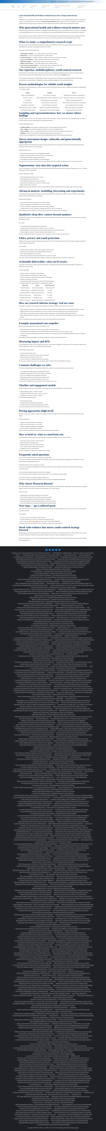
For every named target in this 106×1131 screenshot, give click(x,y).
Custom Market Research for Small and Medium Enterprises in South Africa (71, 684)
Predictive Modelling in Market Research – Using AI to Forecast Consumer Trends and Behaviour (70, 940)
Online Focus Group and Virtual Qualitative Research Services (71, 916)
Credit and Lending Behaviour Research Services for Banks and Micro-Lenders (35, 676)
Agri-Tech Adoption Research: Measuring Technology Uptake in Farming (37, 565)
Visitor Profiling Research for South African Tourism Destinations (76, 1104)
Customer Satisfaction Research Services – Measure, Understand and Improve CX (35, 696)
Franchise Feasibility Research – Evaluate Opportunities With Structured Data (75, 787)
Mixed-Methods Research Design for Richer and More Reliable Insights (31, 884)
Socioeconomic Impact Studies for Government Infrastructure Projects (36, 1045)
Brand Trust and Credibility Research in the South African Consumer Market (35, 619)
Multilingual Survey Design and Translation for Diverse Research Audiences (76, 898)
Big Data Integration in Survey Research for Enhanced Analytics (70, 607)
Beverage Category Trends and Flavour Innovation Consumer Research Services (35, 607)
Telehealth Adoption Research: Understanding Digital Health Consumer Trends (71, 1082)
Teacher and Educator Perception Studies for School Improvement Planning (75, 1078)
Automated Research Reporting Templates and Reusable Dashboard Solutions (30, 585)
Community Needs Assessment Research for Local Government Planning (32, 641)
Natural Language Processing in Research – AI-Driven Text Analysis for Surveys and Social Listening (36, 904)
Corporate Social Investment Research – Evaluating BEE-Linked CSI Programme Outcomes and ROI (70, 672)
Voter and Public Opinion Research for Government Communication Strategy (71, 1106)
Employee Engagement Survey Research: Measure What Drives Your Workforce (33, 740)
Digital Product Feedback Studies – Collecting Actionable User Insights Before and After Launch (53, 714)
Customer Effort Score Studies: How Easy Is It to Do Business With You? (76, 690)
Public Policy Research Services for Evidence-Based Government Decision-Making (31, 965)
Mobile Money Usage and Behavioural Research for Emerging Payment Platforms (33, 890)
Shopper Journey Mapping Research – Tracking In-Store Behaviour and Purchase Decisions (53, 1017)
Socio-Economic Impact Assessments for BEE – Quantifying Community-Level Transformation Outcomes (53, 1043)
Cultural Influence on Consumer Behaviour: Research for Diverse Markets (35, 684)
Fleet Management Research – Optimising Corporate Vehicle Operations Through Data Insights (53, 779)
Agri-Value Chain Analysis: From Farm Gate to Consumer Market (71, 565)
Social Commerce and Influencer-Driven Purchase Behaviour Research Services (37, 1033)
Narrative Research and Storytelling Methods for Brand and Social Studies (73, 902)
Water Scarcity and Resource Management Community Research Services (32, 1110)
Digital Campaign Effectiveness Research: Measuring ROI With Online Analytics (35, 708)
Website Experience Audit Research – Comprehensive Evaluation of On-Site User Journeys (35, 1114)
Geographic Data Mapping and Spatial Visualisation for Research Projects (35, 803)
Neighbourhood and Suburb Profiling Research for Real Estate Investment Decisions (74, 906)
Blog (88, 607)
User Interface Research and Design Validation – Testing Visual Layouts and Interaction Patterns (53, 1100)
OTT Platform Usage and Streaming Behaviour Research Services (74, 922)
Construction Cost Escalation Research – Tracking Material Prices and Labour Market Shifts (53, 658)
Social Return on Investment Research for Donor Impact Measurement (53, 1041)
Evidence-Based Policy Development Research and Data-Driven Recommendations (34, 765)
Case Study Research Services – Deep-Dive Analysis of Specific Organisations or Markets (36, 631)
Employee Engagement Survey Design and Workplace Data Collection (72, 738)
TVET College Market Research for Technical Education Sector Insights (33, 1096)
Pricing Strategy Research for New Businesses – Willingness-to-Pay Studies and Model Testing (35, 946)
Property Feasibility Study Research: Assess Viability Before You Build (62, 961)
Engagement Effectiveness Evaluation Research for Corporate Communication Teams (53, 746)
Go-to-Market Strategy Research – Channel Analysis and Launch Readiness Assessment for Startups (53, 807)
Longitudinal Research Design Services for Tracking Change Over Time (34, 860)
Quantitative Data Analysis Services (32, 975)
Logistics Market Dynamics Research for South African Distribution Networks (33, 858)
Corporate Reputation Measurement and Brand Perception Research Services (74, 670)
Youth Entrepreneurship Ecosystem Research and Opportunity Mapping (53, 1124)
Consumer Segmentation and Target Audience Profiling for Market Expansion (31, 666)
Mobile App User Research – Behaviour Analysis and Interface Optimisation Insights (53, 886)
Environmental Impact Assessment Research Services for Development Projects (34, 755)
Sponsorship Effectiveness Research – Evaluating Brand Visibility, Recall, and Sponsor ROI (69, 1049)
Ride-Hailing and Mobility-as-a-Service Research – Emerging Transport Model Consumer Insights (35, 1003)
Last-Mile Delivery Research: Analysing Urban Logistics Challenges (33, 847)
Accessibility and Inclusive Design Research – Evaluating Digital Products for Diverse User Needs (36, 557)
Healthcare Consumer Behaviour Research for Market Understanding (73, 821)
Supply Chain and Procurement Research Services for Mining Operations (76, 1070)
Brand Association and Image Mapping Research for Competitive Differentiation (73, 609)
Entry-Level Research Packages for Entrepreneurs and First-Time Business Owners (33, 753)
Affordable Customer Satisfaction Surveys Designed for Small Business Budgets (72, 561)
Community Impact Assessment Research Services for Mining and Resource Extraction (74, 639)
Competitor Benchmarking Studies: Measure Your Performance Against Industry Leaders (73, 649)
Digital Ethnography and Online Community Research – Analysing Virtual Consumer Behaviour (35, 710)
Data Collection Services (71, 698)
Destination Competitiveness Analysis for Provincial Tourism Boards (35, 706)
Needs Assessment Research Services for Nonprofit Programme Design (77, 904)
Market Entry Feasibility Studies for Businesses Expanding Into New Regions (34, 866)
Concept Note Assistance (71, 654)
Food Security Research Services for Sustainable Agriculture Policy (70, 783)
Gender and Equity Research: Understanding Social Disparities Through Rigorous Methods (72, 797)
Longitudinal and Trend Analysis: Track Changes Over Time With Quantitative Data (72, 858)
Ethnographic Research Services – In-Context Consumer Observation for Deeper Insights (53, 761)
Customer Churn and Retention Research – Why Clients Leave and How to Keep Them (73, 688)
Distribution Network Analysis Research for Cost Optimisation (71, 720)
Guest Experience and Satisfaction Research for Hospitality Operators (71, 817)
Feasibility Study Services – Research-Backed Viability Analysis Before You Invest (63, 771)
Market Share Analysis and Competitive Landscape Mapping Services (35, 872)
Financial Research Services (80, 773)
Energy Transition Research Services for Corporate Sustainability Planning (70, 744)
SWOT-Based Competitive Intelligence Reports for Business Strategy (32, 1076)
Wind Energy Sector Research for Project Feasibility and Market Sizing (33, 1116)
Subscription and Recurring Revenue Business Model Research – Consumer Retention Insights (70, 1068)
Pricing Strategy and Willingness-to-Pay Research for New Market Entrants (72, 944)
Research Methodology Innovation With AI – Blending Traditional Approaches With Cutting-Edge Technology (45, 993)
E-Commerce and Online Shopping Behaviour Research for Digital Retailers (73, 724)
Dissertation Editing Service (42, 718)
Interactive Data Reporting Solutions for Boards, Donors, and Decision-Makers (74, 837)
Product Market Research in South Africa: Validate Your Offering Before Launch (32, 953)
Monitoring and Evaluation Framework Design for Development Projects (70, 894)
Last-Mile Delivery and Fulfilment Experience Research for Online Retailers (71, 845)
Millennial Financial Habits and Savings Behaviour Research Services (71, 880)
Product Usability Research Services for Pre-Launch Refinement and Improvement (32, 955)
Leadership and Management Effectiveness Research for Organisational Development (70, 847)
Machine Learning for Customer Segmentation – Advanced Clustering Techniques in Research (53, 862)
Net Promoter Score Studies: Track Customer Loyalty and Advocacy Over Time (33, 908)
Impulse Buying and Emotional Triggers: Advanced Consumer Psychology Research (33, 829)
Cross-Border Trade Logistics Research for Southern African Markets (30, 680)
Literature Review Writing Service (35, 852)
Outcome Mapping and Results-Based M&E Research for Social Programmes (53, 924)
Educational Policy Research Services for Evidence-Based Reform (71, 732)
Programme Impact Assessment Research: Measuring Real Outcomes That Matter (72, 959)
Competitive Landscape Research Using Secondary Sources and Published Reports (35, 647)
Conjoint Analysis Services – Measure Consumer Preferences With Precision (35, 656)
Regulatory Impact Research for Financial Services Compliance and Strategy (36, 983)
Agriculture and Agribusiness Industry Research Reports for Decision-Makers (53, 569)
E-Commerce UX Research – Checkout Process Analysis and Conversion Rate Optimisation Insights (36, 726)
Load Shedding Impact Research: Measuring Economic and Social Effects (33, 854)
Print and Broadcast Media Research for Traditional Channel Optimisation (75, 946)
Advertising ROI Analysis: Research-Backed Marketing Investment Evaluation (34, 561)
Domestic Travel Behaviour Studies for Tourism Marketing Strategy (73, 722)
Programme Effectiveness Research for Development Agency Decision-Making (34, 959)
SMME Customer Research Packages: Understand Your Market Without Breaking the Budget (53, 1029)
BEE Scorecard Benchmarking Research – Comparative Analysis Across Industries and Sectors (53, 599)
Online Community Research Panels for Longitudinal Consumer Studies (38, 916)
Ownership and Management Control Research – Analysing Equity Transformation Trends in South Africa (53, 926)
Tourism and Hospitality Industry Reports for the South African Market (36, 1088)
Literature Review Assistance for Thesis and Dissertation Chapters (71, 849)
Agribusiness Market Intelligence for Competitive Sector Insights (37, 567)
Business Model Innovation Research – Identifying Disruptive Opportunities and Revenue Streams (53, 625)
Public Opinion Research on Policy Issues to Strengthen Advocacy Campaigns (71, 963)
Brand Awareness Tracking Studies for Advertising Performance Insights (71, 611)
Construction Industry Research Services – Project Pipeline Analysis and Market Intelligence (53, 660)
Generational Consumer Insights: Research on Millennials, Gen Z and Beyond (68, 799)
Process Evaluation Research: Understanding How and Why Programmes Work (69, 948)
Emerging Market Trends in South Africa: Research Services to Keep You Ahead (74, 734)
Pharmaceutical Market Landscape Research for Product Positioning (36, 932)
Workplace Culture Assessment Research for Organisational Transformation (31, 1118)
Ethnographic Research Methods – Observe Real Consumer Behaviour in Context (71, 759)
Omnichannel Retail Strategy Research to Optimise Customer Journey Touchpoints (74, 914)
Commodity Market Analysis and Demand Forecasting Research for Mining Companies (32, 639)
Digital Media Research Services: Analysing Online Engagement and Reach (76, 710)
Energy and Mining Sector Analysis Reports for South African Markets (71, 742)
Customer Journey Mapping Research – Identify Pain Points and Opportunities (74, 692)
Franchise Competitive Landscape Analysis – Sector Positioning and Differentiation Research (35, 787)
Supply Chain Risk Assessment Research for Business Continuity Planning (72, 1072)
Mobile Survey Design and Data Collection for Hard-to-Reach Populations (35, 892)
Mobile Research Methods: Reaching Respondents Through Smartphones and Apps (73, 890)
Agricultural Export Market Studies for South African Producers (69, 567)
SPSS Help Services (75, 1056)
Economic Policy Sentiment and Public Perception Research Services (73, 730)
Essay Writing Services (76, 757)
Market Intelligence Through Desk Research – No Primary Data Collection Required (46, 868)
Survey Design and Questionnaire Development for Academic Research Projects (37, 1074)
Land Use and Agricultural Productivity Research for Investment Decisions (35, 845)
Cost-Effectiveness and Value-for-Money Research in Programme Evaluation (73, 674)
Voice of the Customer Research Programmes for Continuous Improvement (35, 1106)
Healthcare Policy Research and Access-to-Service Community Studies (30, 823)
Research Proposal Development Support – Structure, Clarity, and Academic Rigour (32, 995)
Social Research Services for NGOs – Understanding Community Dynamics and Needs (71, 1039)
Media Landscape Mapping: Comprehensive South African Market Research (37, 876)
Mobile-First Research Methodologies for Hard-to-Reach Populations (35, 894)
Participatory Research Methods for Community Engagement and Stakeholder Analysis (71, 928)
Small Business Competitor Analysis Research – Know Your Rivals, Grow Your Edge (71, 1023)
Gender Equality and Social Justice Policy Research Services (34, 799)
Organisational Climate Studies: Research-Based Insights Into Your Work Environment (37, 922)
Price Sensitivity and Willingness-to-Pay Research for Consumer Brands (72, 942)
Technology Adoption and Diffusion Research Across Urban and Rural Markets (34, 1080)
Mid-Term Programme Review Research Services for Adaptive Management (36, 880)
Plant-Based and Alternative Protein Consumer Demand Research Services (36, 934)
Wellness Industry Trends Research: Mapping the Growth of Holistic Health (75, 1114)
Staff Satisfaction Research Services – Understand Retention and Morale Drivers (71, 1058)
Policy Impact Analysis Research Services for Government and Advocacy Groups (36, 936)
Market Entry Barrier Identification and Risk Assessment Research (73, 864)
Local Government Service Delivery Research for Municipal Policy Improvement (71, 854)
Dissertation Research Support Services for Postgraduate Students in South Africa (69, 718)
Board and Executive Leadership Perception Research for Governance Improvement (34, 609)
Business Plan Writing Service (64, 627)
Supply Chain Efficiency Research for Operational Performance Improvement (35, 1072)
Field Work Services (89, 771)
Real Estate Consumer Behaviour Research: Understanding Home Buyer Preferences (71, 977)
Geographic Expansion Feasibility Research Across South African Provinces (71, 803)
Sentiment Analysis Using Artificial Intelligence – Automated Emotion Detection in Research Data (36, 1013)
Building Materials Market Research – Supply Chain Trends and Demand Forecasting (53, 621)
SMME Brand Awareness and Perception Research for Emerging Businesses (71, 1027)
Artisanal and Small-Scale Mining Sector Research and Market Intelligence (42, 581)
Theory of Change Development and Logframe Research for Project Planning (35, 1086)
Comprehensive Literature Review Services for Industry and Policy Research (46, 654)
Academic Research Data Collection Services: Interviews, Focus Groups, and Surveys (41, 555)
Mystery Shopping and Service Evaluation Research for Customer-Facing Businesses (35, 902)
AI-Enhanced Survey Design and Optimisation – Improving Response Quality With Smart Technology (53, 575)
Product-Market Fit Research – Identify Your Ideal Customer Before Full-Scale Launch (73, 955)
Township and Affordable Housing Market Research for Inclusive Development (70, 1090)
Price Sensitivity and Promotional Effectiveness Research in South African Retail (36, 942)
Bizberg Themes (74, 1127)
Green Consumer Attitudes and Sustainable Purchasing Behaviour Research (35, 815)
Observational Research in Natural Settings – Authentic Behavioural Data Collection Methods (53, 912)
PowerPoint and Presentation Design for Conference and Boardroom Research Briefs (37, 938)
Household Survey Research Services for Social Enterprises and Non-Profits (36, 827)
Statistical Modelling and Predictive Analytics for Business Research (71, 1064)
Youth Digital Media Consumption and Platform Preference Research (34, 1122)
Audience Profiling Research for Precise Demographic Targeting (29, 583)
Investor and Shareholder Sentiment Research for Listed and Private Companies (53, 841)
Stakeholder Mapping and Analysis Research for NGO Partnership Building (35, 1060)
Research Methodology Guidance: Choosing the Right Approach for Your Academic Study (70, 991)
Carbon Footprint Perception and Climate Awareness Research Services (72, 629)
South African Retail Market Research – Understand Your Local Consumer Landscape (74, 1047)
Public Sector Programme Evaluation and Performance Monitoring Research (34, 967)
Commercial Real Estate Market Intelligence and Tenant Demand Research (31, 637)
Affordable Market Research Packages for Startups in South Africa (32, 563)
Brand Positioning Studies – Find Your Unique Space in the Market (72, 617)
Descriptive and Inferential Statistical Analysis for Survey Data (75, 702)
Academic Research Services (69, 555)
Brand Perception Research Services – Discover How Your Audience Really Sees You (70, 615)
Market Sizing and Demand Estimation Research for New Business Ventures (70, 872)
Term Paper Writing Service (35, 1084)
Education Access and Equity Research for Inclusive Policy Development (37, 732)
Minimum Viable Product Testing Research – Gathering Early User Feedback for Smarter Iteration (70, 882)
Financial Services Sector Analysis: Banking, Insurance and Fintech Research (35, 775)
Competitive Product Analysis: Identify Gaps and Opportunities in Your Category (32, 649)
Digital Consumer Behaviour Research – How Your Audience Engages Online (72, 708)
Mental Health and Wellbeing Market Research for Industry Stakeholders (73, 878)
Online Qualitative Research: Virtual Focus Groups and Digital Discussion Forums (34, 920)
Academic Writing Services (85, 555)
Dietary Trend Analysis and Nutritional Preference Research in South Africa (70, 706)
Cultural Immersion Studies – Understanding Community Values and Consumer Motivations (70, 682)
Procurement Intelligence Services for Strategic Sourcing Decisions (34, 950)
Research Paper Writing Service (79, 993)
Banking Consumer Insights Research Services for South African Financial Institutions (34, 591)
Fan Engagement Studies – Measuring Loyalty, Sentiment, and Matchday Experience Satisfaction (71, 769)
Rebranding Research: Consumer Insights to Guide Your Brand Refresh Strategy (73, 979)
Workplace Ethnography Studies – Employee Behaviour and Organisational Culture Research (71, 1118)
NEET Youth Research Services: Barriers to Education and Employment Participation (33, 906)
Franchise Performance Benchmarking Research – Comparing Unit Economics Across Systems (53, 791)
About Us (18, 555)
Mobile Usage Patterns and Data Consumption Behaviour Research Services (71, 892)
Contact (91, 666)
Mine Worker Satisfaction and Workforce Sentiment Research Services (30, 882)
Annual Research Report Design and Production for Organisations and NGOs (71, 579)
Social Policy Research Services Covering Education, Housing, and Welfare (33, 1039)
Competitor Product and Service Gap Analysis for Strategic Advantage (67, 652)
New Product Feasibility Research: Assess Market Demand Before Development (70, 910)
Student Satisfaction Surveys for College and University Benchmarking (31, 1068)
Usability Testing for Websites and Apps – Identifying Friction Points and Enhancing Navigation (53, 1098)
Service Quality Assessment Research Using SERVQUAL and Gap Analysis (30, 1015)
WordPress (61, 1127)
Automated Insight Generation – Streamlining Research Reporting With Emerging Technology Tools (69, 583)
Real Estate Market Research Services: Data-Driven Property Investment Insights (34, 979)
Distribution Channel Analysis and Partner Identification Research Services (38, 720)
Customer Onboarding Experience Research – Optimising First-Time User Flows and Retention (53, 694)
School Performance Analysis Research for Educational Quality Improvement (72, 1009)
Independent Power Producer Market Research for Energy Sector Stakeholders (72, 831)
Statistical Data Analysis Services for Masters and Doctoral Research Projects (37, 1064)
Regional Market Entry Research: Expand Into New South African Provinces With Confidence (35, 981)
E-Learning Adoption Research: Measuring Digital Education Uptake (77, 726)
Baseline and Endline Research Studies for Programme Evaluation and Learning (74, 591)
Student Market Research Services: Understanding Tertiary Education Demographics (69, 1066)
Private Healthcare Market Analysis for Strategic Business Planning (34, 948)
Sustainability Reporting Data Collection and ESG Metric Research (73, 1074)
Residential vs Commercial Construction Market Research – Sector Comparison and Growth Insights (53, 999)
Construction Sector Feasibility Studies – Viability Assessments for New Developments (34, 662)
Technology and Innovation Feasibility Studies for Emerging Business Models (72, 1080)
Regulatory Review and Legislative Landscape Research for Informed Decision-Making (72, 985)
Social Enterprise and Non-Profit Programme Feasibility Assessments (72, 1033)
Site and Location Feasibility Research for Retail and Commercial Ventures (75, 1019)
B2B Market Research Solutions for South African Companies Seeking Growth (76, 589)
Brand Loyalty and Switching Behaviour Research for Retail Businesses (33, 615)
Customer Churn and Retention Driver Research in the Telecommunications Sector (32, 688)
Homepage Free (88, 823)
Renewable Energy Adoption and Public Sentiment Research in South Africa (36, 987)
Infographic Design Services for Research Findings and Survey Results (32, 835)
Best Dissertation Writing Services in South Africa (72, 605)
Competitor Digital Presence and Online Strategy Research (36, 652)
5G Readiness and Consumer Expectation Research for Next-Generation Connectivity (31, 553)
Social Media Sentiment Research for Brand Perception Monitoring (73, 1037)
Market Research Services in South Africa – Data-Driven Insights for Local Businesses (74, 870)
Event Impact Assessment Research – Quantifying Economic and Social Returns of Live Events (53, 763)
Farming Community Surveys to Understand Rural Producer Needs (28, 771)
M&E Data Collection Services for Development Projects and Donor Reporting (70, 860)
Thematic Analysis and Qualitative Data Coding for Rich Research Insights (61, 1084)
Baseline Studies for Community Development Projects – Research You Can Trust (70, 593)
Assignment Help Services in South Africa (71, 581)
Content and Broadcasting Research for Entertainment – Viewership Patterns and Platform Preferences (53, 668)
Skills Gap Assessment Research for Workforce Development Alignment (33, 1023)
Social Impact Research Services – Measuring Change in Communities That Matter (33, 1035)
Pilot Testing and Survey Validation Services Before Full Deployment (69, 932)
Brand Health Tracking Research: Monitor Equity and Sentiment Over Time (37, 613)
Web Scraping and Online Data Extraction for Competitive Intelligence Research (34, 1112)
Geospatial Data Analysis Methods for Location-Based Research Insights (33, 805)
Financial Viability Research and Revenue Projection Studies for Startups (72, 775)
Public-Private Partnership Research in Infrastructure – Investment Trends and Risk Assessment (44, 971)
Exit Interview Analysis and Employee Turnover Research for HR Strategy (37, 767)
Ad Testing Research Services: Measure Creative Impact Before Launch (77, 557)
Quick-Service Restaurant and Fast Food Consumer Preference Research (33, 977)
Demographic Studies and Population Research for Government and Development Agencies (38, 702)
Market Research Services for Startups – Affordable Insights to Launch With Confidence (33, 870)
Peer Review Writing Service (71, 930)
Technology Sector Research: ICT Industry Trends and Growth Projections (34, 1082)
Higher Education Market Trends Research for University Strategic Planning (66, 823)
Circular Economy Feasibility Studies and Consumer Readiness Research (74, 631)
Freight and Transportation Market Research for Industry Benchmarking (76, 795)
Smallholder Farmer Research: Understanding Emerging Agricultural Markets (71, 1025)
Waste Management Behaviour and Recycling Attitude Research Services (70, 1108)
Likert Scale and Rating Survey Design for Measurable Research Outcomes (37, 849)
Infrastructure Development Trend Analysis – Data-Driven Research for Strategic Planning (70, 835)
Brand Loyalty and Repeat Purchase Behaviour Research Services (71, 613)
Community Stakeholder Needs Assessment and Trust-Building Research (32, 643)
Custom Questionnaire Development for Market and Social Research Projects (33, 686)
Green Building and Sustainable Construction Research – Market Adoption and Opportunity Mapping (53, 813)
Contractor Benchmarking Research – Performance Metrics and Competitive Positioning (35, 670)
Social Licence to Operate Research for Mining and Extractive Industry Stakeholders (73, 1035)
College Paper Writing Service (71, 635)
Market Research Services (73, 868)
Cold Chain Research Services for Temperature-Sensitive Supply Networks (45, 635)
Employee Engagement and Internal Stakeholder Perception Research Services (36, 738)
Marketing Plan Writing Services (36, 874)
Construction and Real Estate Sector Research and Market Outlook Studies (71, 656)
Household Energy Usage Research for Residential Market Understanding (69, 825)
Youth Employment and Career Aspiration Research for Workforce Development (70, 1122)
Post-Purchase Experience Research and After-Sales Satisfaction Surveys (73, 936)
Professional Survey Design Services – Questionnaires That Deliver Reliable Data (68, 957)
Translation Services (76, 1094)
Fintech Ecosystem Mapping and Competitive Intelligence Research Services (37, 777)
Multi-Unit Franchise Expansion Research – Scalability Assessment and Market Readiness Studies (35, 898)
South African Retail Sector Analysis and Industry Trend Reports (31, 1049)
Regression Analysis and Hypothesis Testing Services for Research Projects (76, 981)
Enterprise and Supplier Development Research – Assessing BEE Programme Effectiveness (53, 748)
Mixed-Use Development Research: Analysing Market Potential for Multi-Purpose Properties (70, 884)
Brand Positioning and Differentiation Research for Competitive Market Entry (37, 617)
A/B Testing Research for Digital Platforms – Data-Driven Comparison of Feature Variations (73, 553)
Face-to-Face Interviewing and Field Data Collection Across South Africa (30, 769)
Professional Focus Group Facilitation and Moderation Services (34, 957)
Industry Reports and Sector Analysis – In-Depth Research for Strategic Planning (34, 833)
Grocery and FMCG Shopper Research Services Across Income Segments (36, 817)
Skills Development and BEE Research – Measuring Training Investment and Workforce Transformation (53, 1021)
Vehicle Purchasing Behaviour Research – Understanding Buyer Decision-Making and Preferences (37, 1104)
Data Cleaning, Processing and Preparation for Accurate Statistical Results (46, 698)
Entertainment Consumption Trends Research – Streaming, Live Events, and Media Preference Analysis (53, 750)
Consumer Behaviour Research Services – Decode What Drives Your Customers (74, 662)
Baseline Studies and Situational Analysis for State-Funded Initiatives (33, 593)
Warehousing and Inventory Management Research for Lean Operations (36, 1108)
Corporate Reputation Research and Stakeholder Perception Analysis (29, 672)
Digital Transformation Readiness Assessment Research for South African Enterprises (73, 716)
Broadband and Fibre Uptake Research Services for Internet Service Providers (71, 619)
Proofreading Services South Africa (36, 961)
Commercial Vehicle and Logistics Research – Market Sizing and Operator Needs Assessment (71, 637)
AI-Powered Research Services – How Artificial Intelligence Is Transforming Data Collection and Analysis (53, 577)
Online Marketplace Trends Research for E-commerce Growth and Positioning (35, 918)
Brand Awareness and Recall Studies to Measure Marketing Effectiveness (36, 611)
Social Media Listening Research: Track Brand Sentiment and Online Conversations (37, 1037)
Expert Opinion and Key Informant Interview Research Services (71, 767)
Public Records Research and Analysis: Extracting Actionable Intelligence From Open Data (73, 965)
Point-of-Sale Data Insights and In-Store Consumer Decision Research (71, 934)
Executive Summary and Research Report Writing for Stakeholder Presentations (73, 765)
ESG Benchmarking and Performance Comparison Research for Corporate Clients (72, 755)
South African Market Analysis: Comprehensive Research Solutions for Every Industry (32, 1047)
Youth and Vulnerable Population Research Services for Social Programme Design (69, 1120)
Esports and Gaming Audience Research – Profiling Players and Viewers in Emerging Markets (47, 757)
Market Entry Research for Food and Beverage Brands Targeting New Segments (72, 866)
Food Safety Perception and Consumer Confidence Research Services (37, 783)
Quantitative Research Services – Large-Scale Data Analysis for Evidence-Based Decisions (62, 975)
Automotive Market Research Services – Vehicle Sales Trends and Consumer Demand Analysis (34, 589)
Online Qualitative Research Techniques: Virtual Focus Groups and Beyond (72, 918)
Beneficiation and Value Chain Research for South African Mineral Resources (41, 605)
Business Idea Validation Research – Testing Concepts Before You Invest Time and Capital (53, 623)
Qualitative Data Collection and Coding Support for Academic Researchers (33, 973)
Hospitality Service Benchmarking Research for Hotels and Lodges (35, 825)
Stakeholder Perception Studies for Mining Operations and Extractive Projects (71, 1060)
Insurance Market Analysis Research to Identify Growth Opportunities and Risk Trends (34, 837)
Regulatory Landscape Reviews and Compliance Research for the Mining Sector (32, 985)
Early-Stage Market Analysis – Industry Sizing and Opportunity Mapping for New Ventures (70, 728)
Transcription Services (89, 1092)
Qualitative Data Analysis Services (76, 971)
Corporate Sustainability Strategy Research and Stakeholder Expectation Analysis (35, 674)
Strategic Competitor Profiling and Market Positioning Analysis (33, 1066)
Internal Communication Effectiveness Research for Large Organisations (30, 839)
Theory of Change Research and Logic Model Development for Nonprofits (72, 1086)
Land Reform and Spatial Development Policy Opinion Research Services (76, 843)
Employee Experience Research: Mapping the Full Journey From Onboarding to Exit (73, 740)
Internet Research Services (87, 839)
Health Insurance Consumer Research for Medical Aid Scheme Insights (37, 819)
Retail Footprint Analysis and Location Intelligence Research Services (76, 1001)
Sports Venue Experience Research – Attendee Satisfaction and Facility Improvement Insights (48, 1056)
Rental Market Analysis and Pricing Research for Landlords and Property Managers (35, 989)
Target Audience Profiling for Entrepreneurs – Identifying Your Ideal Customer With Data (35, 1078)
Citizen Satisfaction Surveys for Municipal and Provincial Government (36, 633)
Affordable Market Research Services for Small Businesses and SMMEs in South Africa (69, 563)
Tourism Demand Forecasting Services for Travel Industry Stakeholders (70, 1088)
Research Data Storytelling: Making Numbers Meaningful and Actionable (73, 989)
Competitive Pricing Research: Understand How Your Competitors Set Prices (73, 647)
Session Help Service (54, 1015)
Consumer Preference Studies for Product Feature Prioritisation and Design (70, 664)
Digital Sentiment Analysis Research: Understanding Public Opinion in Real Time (33, 716)
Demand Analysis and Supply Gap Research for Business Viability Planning (73, 700)
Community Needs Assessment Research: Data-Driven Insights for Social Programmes (71, 641)
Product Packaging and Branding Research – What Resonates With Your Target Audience (73, 953)
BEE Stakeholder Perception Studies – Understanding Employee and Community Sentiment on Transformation (53, 601)
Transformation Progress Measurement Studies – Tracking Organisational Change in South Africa (47, 1094)
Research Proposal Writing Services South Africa (64, 995)
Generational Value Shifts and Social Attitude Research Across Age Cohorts (72, 801)
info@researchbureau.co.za (35, 521)
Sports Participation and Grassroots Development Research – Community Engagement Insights (53, 1054)
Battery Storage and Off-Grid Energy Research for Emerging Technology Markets (53, 595)
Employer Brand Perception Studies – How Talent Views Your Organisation (36, 742)
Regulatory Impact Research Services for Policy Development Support (72, 983)
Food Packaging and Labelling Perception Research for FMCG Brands (73, 781)
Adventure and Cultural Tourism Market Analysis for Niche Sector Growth (74, 559)
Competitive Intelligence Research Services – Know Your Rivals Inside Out (36, 645)
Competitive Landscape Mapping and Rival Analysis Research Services (71, 645)
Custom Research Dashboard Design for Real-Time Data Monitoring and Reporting (72, 686)
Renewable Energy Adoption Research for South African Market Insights (71, 987)
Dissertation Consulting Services (26, 718)
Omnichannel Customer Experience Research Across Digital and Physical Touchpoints (33, 914)
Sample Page (73, 1007)
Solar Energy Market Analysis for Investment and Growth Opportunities (70, 1045)
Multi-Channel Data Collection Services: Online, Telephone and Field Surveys (74, 896)
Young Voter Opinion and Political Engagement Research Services (34, 1120)
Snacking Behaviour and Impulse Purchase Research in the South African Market (73, 1031)
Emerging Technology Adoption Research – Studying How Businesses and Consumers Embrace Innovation (53, 736)
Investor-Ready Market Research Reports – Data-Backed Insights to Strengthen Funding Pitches (35, 843)
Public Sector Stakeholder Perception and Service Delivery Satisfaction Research (72, 967)
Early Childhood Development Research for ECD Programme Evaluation (31, 728)
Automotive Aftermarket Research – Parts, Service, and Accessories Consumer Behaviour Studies (72, 585)
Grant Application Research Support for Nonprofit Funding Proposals (71, 811)
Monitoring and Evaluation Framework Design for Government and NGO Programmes (34, 896)
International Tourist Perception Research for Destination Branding (64, 839)
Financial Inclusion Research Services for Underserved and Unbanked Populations (53, 773)
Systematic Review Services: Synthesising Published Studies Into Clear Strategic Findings (70, 1076)
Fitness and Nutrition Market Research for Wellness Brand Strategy (72, 777)
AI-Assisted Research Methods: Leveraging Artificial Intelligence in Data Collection (53, 573)
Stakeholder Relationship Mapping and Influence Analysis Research (35, 1062)
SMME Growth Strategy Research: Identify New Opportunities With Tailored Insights (34, 1031)
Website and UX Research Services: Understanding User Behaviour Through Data (72, 1112)
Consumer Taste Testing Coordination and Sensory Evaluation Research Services (69, 666)
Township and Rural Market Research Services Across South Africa (28, 1092)
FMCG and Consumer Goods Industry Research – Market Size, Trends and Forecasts (36, 781)
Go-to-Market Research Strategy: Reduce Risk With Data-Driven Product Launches (70, 805)
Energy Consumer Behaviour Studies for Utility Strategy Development (35, 744)
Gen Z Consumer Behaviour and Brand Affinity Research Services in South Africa (31, 797)
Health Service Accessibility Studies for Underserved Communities (71, 819)
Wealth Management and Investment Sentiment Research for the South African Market (71, 1110)
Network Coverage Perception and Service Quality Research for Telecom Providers (72, 908)
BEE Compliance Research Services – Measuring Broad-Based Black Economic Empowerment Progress (53, 597)
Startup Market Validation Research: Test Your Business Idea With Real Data (70, 1062)
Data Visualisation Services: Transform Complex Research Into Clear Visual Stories (35, 700)
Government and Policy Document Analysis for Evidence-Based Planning (71, 809)
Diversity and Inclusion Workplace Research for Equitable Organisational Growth (37, 722)
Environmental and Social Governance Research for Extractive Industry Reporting (73, 753)
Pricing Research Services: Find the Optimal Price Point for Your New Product (35, 944)
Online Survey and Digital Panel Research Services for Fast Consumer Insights (73, 920)
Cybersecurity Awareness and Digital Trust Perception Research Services (73, 696)
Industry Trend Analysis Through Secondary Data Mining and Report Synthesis (72, 833)
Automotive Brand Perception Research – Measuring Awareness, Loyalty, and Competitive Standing (53, 587)
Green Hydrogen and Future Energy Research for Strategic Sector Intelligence (71, 815)
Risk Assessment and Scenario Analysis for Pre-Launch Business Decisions (76, 1003)
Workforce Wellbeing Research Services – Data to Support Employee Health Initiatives (70, 1116)
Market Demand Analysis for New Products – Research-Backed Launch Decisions (37, 864)
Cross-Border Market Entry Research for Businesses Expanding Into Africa (69, 678)
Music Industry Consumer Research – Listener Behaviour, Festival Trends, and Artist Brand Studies (53, 900)
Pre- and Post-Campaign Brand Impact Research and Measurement (74, 938)
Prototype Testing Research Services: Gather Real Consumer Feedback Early (34, 963)
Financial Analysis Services (26, 773)
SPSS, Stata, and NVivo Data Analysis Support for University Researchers (34, 1058)
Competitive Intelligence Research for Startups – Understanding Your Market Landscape (71, 643)
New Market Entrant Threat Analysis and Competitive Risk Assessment (34, 910)
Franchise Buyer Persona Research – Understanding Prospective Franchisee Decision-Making (53, 785)
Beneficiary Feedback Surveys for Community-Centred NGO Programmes (72, 603)
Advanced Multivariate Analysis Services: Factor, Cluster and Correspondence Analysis (35, 559)
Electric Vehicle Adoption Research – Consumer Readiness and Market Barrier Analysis (34, 734)
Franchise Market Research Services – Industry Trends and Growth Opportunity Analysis (53, 789)
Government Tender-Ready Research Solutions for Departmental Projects (36, 811)
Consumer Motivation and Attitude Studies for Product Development (35, 664)
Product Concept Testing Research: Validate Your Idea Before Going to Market (69, 950)
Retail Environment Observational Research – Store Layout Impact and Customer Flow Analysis (36, 1001)
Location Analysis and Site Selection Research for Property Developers (71, 856)
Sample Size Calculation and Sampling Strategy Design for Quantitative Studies (35, 1009)
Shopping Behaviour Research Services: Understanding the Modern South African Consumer (35, 1019)
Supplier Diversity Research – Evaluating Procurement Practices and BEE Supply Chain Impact (35, 1070)
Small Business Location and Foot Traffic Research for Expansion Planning (35, 1025)
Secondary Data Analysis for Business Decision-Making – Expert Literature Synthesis (53, 1011)
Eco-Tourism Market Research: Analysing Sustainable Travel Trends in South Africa (37, 730)
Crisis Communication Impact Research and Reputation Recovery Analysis (72, 676)
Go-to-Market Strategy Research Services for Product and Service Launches (36, 809)
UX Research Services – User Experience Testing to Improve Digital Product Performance (53, 1102)
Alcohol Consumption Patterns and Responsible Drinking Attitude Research (35, 579)
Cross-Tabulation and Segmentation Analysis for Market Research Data (31, 682)
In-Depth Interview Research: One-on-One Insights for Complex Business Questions (74, 829)
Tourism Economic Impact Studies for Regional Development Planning (34, 1090)
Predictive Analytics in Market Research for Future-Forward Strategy (30, 940)
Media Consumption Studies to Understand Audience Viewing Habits (61, 874)
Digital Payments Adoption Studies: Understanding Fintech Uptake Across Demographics (53, 712)
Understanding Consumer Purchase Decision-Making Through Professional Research (71, 1096)
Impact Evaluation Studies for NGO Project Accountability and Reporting (71, 827)
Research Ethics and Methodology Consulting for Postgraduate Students (32, 991)
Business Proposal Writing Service (81, 627)
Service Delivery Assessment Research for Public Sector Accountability (76, 1013)
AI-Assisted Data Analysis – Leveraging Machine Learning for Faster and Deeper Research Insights (53, 571)
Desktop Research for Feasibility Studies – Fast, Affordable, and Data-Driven (75, 704)
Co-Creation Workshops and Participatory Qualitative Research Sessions (70, 633)
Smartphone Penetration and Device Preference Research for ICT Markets (35, 1027)
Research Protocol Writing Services (85, 995)
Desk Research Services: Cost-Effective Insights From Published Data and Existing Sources (34, 704)
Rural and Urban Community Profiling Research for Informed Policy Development (49, 1007)
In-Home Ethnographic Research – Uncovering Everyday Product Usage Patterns (34, 831)
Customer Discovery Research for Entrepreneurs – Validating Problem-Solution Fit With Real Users (35, 690)
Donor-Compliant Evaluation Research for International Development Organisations (35, 724)
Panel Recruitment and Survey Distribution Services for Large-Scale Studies (33, 928)
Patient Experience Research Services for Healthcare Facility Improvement (45, 930)
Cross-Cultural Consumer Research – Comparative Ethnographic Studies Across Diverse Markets (70, 680)
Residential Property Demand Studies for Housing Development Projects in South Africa (53, 997)
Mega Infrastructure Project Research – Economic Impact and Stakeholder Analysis (36, 878)
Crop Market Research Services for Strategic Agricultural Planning (35, 678)
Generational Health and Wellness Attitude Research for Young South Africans (35, 801)
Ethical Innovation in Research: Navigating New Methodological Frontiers (33, 759)
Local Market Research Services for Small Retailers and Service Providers (36, 856)
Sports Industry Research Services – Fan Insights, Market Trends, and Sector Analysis (53, 1052)
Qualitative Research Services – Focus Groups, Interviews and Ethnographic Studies (71, 973)
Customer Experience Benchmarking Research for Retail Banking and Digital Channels (34, 692)
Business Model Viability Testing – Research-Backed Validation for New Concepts (36, 627)
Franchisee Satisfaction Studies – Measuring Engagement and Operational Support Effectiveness (36, 795)
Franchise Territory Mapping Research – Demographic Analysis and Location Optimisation (53, 793)
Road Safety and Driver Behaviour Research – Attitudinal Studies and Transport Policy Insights (53, 1005)
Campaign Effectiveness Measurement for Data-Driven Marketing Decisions (36, 629)
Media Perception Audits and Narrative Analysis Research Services (72, 876)
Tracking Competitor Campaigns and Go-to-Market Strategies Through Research (63, 1092)
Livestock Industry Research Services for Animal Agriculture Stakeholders (62, 852)
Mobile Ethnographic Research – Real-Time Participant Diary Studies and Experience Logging (53, 888)
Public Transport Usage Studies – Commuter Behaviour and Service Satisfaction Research (53, 969)
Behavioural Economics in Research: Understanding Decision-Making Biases (35, 603)
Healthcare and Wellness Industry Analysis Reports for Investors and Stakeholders (36, 821)
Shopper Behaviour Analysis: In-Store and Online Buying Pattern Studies (77, 1015)
